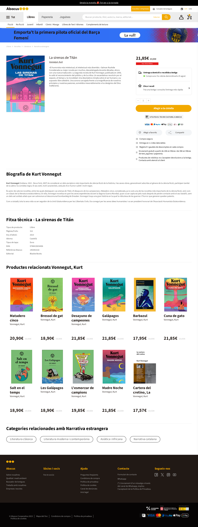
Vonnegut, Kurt (56, 62)
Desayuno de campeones (81, 318)
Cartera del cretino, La (142, 390)
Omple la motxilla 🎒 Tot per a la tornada (99, 2)
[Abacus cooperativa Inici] (18, 10)
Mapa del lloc (42, 516)
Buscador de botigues (15, 481)
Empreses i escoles (14, 488)
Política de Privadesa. (142, 489)
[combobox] (113, 17)
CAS (190, 9)
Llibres (31, 17)
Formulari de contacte (127, 474)
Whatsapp (122, 478)
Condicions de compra (90, 478)
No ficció (20, 24)
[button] (181, 17)
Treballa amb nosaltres (16, 485)
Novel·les (17, 46)
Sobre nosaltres (13, 474)
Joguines (65, 17)
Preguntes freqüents (89, 474)
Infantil (39, 24)
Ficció (10, 24)
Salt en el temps (17, 390)
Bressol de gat (52, 315)
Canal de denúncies (88, 488)
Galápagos (110, 315)
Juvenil (30, 24)
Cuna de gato (174, 315)
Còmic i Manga (52, 24)
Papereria (47, 17)
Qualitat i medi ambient (16, 478)
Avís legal (84, 492)
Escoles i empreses (140, 8)
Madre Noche (112, 388)
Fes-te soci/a (48, 474)
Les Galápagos (52, 388)
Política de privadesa (89, 481)
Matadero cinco (17, 318)
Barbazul (140, 315)
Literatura (27, 46)
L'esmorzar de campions (82, 390)
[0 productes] (189, 18)
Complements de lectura (97, 24)
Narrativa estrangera (41, 46)
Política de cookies (88, 485)
